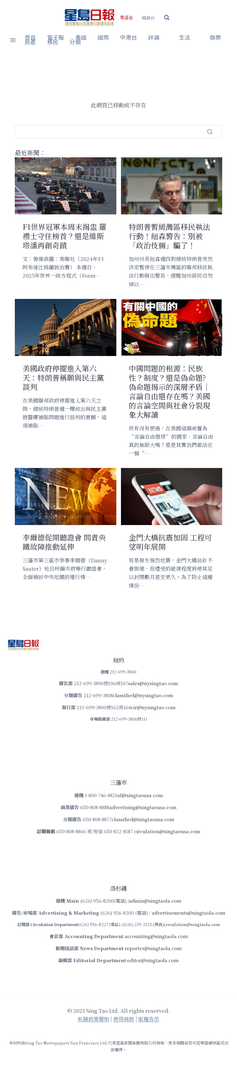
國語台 (148, 17)
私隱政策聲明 (93, 1019)
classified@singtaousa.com (143, 819)
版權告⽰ (148, 1019)
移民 (53, 42)
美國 (81, 37)
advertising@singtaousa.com (143, 807)
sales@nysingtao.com (153, 683)
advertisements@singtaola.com (188, 912)
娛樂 (215, 37)
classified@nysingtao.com (143, 695)
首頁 (30, 37)
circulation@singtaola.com (192, 924)
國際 (103, 37)
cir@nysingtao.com (153, 707)
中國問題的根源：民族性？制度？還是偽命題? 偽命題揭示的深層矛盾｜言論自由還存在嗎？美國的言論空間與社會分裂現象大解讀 (169, 391)
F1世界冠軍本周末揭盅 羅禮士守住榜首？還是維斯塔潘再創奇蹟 (64, 236)
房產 (30, 42)
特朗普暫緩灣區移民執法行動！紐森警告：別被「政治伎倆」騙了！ (169, 236)
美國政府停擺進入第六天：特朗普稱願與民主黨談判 (63, 377)
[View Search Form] (167, 17)
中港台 (128, 37)
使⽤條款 (123, 1019)
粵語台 (126, 17)
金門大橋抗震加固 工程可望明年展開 (170, 542)
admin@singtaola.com (155, 900)
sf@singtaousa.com (140, 795)
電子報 (55, 37)
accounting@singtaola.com (156, 936)
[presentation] (65, 185)
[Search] (210, 131)
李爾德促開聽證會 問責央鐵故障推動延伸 (64, 542)
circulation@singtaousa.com (167, 831)
